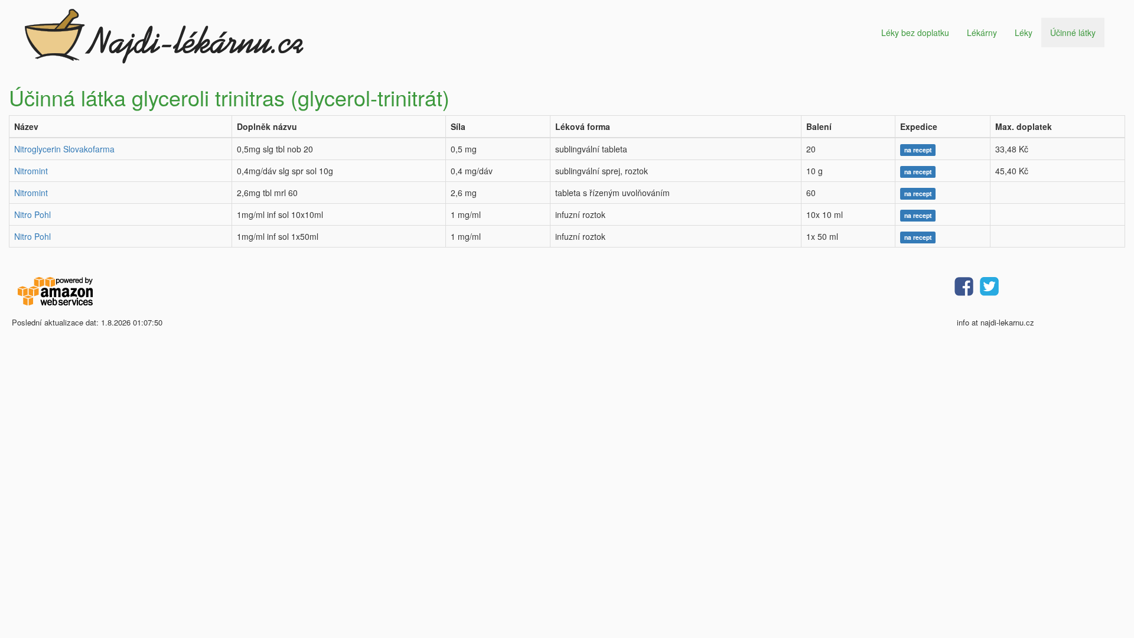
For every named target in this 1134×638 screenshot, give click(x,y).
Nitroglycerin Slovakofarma (64, 149)
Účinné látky (1073, 32)
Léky (1023, 32)
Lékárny (982, 32)
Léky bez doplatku (915, 32)
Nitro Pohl (32, 214)
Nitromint (31, 171)
